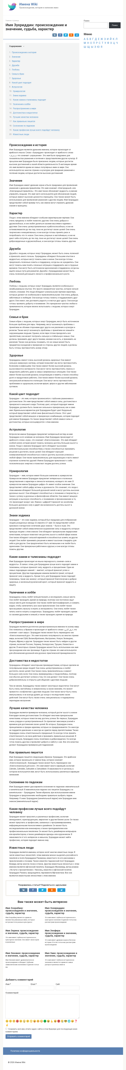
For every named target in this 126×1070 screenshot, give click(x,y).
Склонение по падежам (24, 126)
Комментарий (12, 993)
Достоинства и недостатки (25, 113)
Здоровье (16, 78)
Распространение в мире (24, 108)
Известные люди (21, 134)
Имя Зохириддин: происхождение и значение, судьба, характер (61, 911)
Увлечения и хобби (21, 104)
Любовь (16, 69)
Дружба (15, 65)
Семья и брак (18, 74)
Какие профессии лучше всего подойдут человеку (36, 130)
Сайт (58, 984)
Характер (16, 61)
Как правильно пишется (24, 121)
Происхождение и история (24, 52)
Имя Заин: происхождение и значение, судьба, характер (61, 954)
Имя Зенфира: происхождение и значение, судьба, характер (61, 933)
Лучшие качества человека (25, 117)
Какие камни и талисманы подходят (29, 100)
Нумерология (19, 91)
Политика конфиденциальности (25, 1051)
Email (34, 984)
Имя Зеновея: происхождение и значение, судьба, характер (23, 954)
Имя (8, 984)
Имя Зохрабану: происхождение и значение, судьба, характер (22, 911)
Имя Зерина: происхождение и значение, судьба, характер (22, 932)
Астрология (17, 87)
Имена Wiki (28, 4)
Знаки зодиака (19, 95)
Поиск (86, 21)
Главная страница (12, 20)
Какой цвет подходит (21, 82)
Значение (16, 57)
